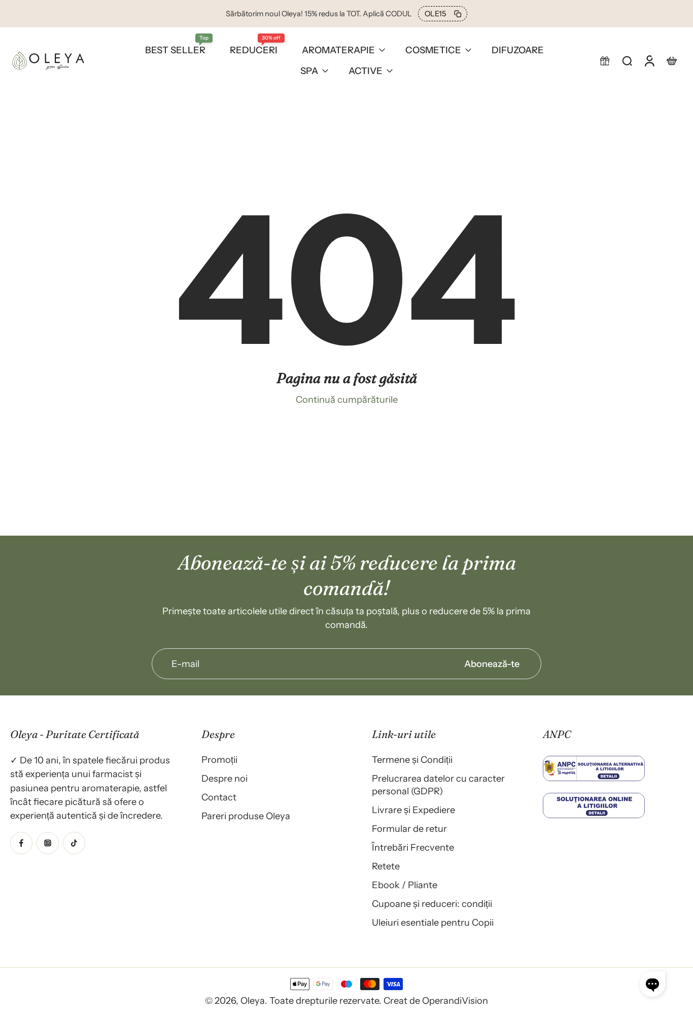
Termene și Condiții (412, 759)
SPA (309, 71)
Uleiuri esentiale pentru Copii (433, 922)
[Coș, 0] (672, 60)
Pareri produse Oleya (245, 816)
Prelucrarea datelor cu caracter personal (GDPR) (438, 785)
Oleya (252, 1000)
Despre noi (224, 778)
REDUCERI (254, 50)
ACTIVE (366, 71)
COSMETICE (433, 50)
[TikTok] (74, 842)
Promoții (219, 759)
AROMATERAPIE (338, 50)
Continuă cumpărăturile (347, 399)
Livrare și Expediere (413, 810)
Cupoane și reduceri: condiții (432, 903)
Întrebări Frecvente (413, 847)
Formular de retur (409, 828)
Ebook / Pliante (404, 885)
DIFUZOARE (518, 50)
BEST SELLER (175, 50)
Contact (218, 797)
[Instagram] (48, 842)
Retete (386, 866)
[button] (605, 60)
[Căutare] (627, 60)
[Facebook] (21, 842)
